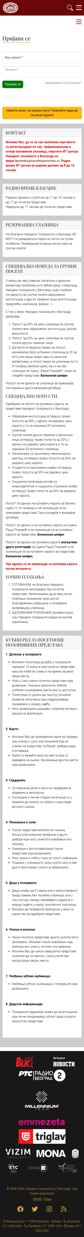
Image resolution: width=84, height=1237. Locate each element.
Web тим (42, 1199)
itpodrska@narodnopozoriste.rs (37, 161)
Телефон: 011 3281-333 (44, 1226)
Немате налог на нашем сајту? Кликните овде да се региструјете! (42, 113)
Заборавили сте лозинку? (63, 83)
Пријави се (13, 84)
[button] (79, 22)
